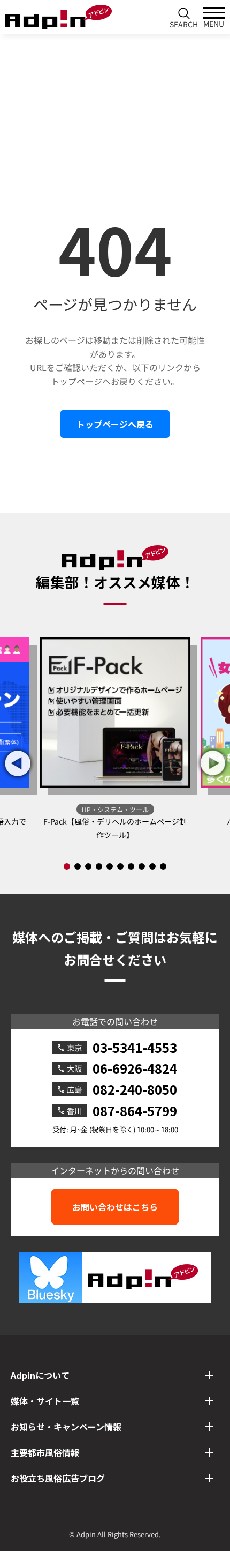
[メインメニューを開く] (214, 17)
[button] (213, 763)
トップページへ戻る (115, 424)
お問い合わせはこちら (115, 1206)
